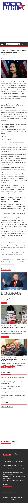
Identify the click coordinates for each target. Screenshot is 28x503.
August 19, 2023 (5, 325)
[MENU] (26, 44)
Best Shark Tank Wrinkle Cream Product (13, 480)
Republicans (8, 252)
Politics (3, 252)
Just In (3, 367)
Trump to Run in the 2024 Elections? (22, 260)
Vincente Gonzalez (18, 254)
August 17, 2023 (5, 357)
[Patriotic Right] (2, 44)
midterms (11, 254)
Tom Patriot (13, 58)
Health (3, 337)
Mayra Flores (23, 252)
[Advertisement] (14, 27)
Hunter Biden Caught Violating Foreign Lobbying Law (7, 261)
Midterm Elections (5, 254)
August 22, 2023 (5, 291)
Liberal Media (17, 252)
